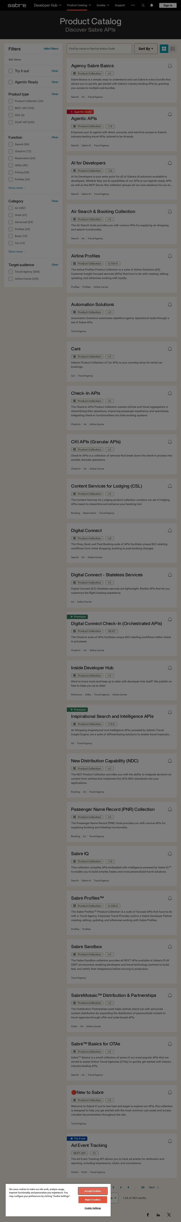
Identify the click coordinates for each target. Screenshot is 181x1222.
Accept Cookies (92, 1191)
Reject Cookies (93, 1199)
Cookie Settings (93, 1208)
